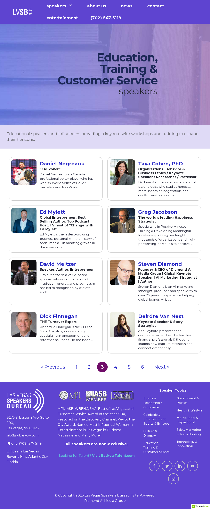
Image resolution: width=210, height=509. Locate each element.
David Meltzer (58, 264)
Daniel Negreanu (62, 163)
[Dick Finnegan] (24, 324)
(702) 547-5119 (106, 17)
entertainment (62, 17)
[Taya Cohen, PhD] (122, 172)
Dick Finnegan (59, 316)
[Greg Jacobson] (122, 220)
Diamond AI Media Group (105, 501)
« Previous (53, 367)
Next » (161, 367)
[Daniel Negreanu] (24, 172)
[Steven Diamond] (122, 272)
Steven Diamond (160, 264)
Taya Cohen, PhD (160, 163)
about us (96, 5)
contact (155, 5)
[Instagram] (173, 479)
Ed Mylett (52, 212)
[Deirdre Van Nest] (122, 324)
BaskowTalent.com (118, 456)
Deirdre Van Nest (161, 316)
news (126, 5)
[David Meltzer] (24, 272)
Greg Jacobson (157, 212)
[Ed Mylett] (24, 220)
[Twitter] (167, 466)
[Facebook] (154, 466)
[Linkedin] (180, 466)
